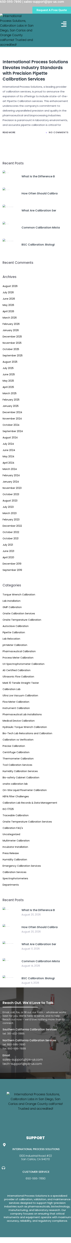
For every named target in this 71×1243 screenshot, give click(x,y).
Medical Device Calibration (19, 720)
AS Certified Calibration (17, 670)
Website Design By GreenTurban (24, 1240)
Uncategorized (11, 834)
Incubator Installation (15, 847)
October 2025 (11, 349)
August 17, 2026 (31, 948)
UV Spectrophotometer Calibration (23, 664)
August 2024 (10, 437)
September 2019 (12, 570)
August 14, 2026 (31, 965)
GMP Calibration (12, 607)
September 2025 (13, 355)
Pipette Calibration (14, 632)
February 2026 (11, 324)
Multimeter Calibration (16, 840)
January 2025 (11, 406)
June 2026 (9, 298)
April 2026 (8, 311)
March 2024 (10, 469)
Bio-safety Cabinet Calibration (21, 777)
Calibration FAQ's (13, 828)
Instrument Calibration (16, 708)
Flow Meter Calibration (16, 702)
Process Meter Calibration (18, 657)
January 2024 (11, 481)
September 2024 (13, 431)
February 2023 (11, 519)
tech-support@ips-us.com (22, 1064)
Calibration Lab (12, 689)
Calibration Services (14, 872)
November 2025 (12, 343)
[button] (64, 24)
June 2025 (9, 374)
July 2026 (8, 292)
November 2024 (12, 418)
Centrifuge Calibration (16, 752)
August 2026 (10, 286)
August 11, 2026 (30, 983)
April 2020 (8, 557)
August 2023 (10, 500)
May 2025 (8, 380)
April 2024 (8, 462)
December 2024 (12, 412)
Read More (9, 132)
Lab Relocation (11, 638)
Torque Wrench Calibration (19, 594)
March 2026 (10, 317)
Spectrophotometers (15, 878)
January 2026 (11, 330)
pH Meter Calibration (15, 645)
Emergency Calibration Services (22, 866)
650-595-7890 (35, 1178)
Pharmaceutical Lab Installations (22, 714)
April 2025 (8, 387)
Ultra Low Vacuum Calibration (20, 695)
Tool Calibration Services (17, 765)
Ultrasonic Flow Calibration (18, 676)
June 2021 (8, 551)
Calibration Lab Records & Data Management (30, 802)
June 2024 (9, 450)
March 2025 (10, 393)
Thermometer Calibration (18, 758)
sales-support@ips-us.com (23, 1059)
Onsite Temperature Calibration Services (27, 821)
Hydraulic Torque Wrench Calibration (25, 727)
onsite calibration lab (15, 784)
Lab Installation (12, 601)
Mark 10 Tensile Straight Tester (21, 683)
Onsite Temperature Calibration (22, 620)
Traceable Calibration (16, 815)
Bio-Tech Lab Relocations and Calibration (27, 733)
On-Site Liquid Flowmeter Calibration (25, 790)
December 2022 (12, 526)
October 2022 (11, 532)
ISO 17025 (8, 809)
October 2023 (11, 494)
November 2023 (12, 488)
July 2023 (8, 507)
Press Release (11, 853)
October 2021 (10, 538)
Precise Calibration (14, 746)
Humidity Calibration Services (20, 771)
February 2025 (11, 399)
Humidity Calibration (15, 859)
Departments (11, 884)
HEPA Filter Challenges (16, 796)
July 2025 (8, 368)
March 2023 (10, 513)
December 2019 (12, 563)
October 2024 (11, 425)
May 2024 (8, 456)
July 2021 (8, 544)
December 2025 (12, 336)
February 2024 (11, 475)
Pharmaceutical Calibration (19, 651)
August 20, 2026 (31, 914)
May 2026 (8, 305)
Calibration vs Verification (18, 739)
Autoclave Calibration (16, 626)
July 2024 (8, 444)
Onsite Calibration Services (19, 613)
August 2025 (10, 362)
